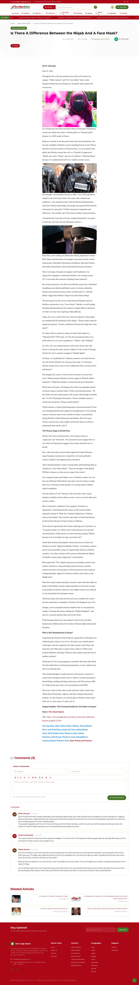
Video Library (75, 950)
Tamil (93, 959)
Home (12, 23)
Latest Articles (76, 947)
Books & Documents (78, 962)
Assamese (94, 962)
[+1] (35, 777)
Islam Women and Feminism (81, 740)
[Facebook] (12, 969)
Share (16, 46)
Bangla (93, 956)
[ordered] (39, 777)
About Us (54, 950)
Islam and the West (24, 23)
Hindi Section (75, 956)
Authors (53, 953)
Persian (93, 968)
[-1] (33, 777)
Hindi (93, 950)
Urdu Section (75, 953)
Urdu (92, 947)
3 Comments (69, 39)
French (93, 971)
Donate (113, 947)
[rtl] (29, 777)
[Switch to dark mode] (112, 7)
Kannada (94, 965)
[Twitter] (17, 969)
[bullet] (42, 777)
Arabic (93, 953)
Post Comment (118, 798)
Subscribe (122, 930)
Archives (54, 956)
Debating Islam (76, 965)
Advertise (114, 950)
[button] (24, 777)
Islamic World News (78, 959)
